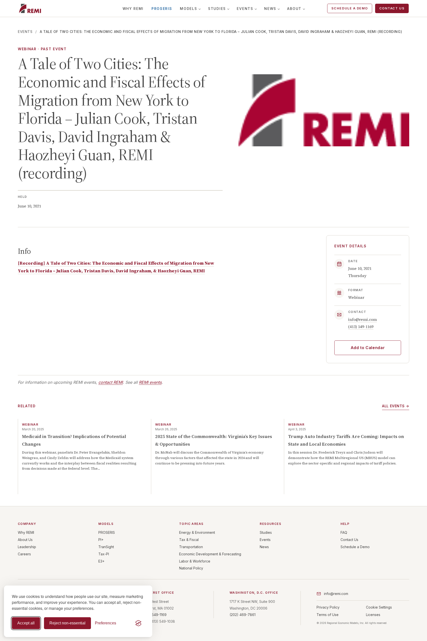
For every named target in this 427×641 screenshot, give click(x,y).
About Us (25, 540)
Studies (217, 8)
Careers (24, 554)
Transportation (191, 547)
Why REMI (133, 8)
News (270, 8)
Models (188, 8)
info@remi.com (362, 319)
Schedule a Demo (349, 8)
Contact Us (392, 8)
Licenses (373, 615)
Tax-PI (103, 554)
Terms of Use (328, 615)
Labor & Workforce (194, 561)
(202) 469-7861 (243, 615)
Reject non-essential (67, 623)
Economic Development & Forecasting (210, 554)
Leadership (27, 547)
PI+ (101, 540)
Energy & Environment (197, 532)
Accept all (26, 623)
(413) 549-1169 (360, 326)
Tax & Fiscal (189, 540)
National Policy (191, 568)
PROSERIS (161, 8)
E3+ (101, 561)
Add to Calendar (368, 347)
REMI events (150, 382)
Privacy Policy (328, 607)
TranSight (106, 547)
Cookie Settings (379, 607)
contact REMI (110, 382)
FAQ (344, 532)
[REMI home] (30, 8)
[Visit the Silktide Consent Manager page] (138, 623)
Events (245, 8)
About (294, 8)
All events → (395, 406)
